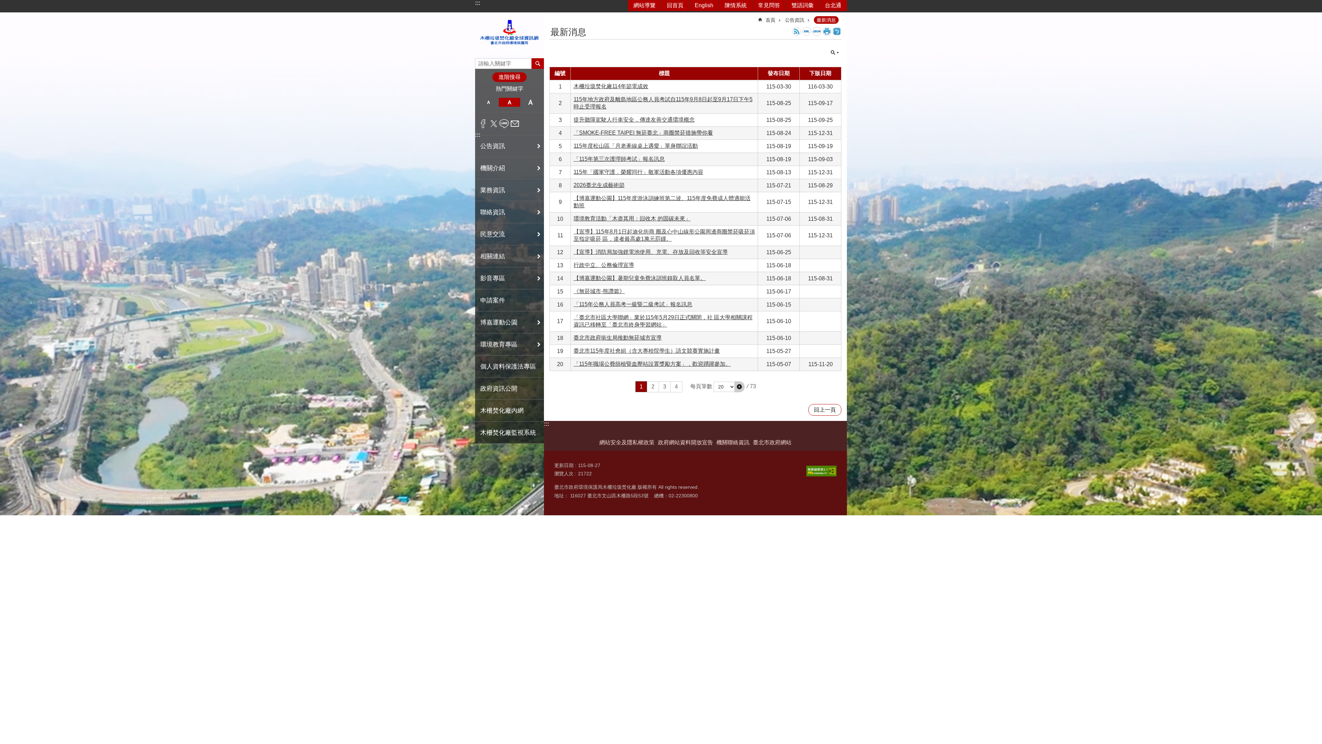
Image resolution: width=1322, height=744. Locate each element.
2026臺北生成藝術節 (599, 185)
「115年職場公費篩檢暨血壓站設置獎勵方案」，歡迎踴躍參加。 (652, 364)
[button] (739, 386)
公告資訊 (794, 20)
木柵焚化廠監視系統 (508, 432)
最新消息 (826, 20)
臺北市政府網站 (772, 442)
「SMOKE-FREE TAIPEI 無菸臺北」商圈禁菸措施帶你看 (643, 133)
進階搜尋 (510, 77)
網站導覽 (644, 5)
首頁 (770, 20)
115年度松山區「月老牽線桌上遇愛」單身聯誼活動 (636, 146)
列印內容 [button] (826, 31)
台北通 (833, 5)
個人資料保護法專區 (508, 366)
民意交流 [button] (492, 234)
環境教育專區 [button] (498, 344)
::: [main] (553, 17)
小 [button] (488, 102)
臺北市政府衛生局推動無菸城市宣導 (618, 338)
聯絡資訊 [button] (492, 212)
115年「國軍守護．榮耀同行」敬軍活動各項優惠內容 (638, 172)
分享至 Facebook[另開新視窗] (483, 123)
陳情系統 (736, 5)
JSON (816, 31)
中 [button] (509, 102)
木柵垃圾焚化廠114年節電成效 (611, 86)
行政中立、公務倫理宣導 (604, 265)
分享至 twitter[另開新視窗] (494, 123)
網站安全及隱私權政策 (626, 442)
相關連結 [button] (492, 256)
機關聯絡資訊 (732, 442)
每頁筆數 (701, 386)
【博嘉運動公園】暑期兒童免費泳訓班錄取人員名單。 (640, 278)
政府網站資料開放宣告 (685, 442)
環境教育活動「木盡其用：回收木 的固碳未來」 (632, 218)
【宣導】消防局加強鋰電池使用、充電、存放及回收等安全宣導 (651, 252)
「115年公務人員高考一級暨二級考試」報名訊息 (633, 304)
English (704, 5)
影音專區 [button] (492, 278)
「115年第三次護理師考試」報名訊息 (619, 159)
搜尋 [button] (538, 63)
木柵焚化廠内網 (502, 410)
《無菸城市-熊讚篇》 (599, 291)
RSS (796, 31)
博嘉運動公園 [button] (498, 322)
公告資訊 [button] (492, 146)
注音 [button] (836, 31)
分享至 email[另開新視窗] (515, 123)
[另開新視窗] (821, 471)
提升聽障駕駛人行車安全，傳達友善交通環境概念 (634, 120)
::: (477, 3)
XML (806, 31)
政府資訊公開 (498, 388)
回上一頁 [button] (825, 410)
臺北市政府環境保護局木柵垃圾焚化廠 (509, 35)
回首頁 (675, 5)
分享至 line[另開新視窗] (504, 123)
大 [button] (530, 102)
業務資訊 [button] (492, 190)
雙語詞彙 (802, 5)
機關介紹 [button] (492, 168)
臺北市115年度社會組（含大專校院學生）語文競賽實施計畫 (647, 351)
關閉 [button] (834, 52)
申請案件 (492, 300)
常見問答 (769, 5)
